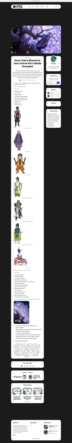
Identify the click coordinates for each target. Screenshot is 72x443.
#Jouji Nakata (27, 348)
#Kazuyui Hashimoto (17, 349)
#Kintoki (38, 349)
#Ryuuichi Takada (17, 352)
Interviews (42, 6)
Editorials (37, 6)
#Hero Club (17, 348)
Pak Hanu (53, 63)
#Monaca (28, 351)
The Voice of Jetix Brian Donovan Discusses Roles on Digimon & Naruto (17, 398)
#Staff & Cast (29, 343)
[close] (71, 1)
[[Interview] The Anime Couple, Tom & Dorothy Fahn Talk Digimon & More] (38, 391)
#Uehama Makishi (18, 355)
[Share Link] (33, 366)
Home (29, 6)
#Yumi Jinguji (26, 356)
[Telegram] (30, 366)
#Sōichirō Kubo (37, 352)
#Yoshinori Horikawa (34, 355)
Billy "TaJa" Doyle (53, 433)
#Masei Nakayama (16, 351)
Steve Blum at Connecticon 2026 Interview (53, 426)
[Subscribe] (58, 82)
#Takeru (33, 353)
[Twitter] (24, 366)
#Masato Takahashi (34, 350)
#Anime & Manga (27, 57)
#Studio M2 (22, 353)
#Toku (30, 354)
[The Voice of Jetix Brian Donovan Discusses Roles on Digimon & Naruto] (17, 391)
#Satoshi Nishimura (25, 352)
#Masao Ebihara (27, 350)
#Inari (22, 348)
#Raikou (33, 351)
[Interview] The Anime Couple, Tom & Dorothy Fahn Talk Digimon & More (37, 398)
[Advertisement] (36, 17)
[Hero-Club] (17, 6)
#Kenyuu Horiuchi (32, 349)
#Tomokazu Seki (35, 354)
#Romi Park (38, 351)
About (31, 425)
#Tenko (37, 353)
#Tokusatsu (35, 343)
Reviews (47, 6)
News (32, 6)
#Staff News (17, 353)
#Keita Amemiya (25, 349)
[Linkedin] (27, 366)
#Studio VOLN (28, 353)
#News (24, 343)
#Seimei (31, 352)
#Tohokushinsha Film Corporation (21, 354)
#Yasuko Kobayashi (26, 355)
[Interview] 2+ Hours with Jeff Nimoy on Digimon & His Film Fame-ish (27, 398)
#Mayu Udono (23, 351)
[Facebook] (21, 366)
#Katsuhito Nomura (34, 348)
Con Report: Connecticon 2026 (53, 431)
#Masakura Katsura (19, 350)
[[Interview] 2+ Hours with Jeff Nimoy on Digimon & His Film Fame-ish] (27, 391)
